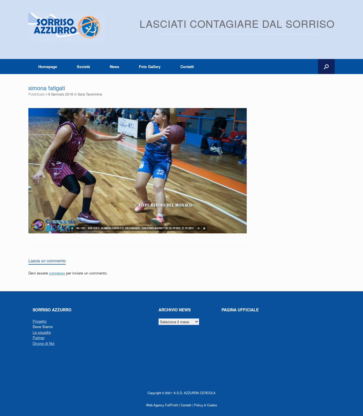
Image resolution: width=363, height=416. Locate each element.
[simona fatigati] (137, 232)
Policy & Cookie (205, 405)
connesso (57, 273)
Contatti (187, 66)
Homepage (47, 66)
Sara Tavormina (90, 94)
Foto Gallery (150, 66)
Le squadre (42, 332)
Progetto (40, 321)
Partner (39, 337)
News (114, 66)
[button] (326, 66)
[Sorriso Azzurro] (66, 27)
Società (83, 66)
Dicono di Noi (43, 343)
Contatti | (187, 405)
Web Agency (155, 405)
